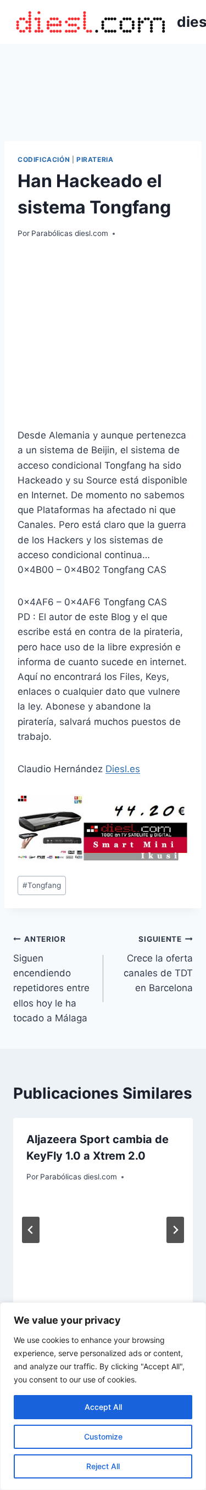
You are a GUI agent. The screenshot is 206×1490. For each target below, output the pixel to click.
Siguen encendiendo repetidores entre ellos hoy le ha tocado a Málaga (51, 979)
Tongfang (42, 885)
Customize (103, 1436)
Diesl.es (122, 768)
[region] (103, 1396)
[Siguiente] (175, 1230)
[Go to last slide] (31, 1230)
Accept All (103, 1407)
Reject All (103, 1466)
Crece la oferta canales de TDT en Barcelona (158, 964)
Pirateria (94, 159)
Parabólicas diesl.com (69, 233)
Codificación (44, 159)
